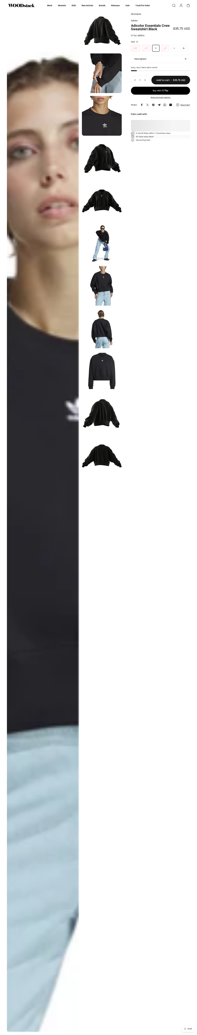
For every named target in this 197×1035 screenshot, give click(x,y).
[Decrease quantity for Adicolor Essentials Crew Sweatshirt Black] (134, 80)
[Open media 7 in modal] (102, 243)
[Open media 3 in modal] (102, 73)
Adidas (134, 20)
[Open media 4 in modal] (102, 116)
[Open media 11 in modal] (102, 413)
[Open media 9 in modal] (102, 328)
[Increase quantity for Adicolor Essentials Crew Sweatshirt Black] (145, 80)
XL (184, 48)
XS (146, 48)
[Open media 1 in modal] (43, 521)
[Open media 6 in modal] (102, 201)
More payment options (160, 97)
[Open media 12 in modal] (102, 456)
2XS (135, 48)
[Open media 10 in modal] (102, 371)
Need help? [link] (185, 105)
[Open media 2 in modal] (102, 31)
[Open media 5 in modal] (102, 158)
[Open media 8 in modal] (102, 286)
